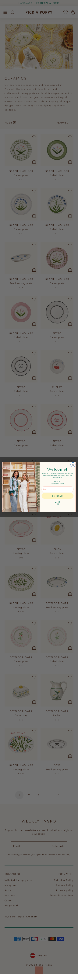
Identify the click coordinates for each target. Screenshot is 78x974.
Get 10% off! (57, 496)
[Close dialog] (73, 464)
